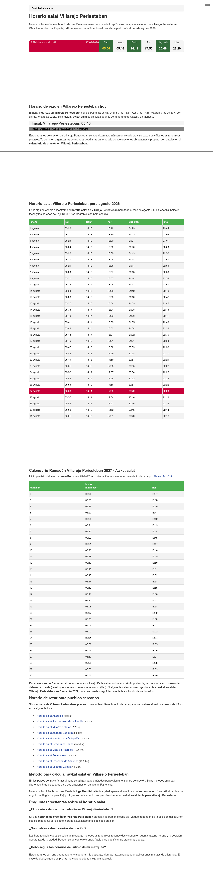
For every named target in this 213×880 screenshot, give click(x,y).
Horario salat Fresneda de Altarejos (57, 761)
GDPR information (40, 875)
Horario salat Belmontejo (51, 755)
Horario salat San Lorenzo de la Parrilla (60, 721)
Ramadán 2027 (163, 476)
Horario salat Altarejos (50, 716)
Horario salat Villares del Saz (54, 727)
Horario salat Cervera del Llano (55, 744)
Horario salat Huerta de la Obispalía (58, 738)
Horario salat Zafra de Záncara (55, 733)
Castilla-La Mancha (42, 8)
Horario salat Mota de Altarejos (55, 750)
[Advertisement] (106, 81)
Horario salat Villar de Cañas (54, 767)
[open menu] (207, 5)
